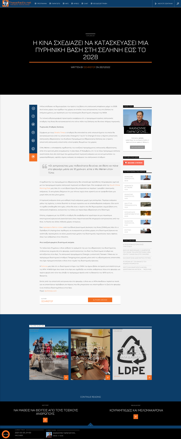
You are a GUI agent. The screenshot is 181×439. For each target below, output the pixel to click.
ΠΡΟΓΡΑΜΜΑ (42, 3)
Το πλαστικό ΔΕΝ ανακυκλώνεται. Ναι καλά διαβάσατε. (132, 353)
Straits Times (59, 132)
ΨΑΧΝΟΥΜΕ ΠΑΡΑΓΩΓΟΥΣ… (129, 177)
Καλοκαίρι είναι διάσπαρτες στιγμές (137, 258)
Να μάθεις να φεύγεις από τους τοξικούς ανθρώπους (46, 412)
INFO (67, 3)
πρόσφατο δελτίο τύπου (53, 227)
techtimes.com (51, 291)
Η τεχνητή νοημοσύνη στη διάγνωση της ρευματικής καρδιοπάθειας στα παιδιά (90, 353)
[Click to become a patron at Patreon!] (137, 162)
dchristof (89, 67)
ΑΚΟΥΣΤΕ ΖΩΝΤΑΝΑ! (165, 3)
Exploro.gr (90, 36)
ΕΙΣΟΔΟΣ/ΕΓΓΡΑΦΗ (100, 3)
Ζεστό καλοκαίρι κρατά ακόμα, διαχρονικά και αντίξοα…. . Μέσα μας (137, 268)
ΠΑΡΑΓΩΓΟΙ (56, 3)
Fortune (44, 266)
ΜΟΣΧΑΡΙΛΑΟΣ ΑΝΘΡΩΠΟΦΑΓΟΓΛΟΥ (132, 213)
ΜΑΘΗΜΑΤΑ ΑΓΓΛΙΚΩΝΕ (128, 186)
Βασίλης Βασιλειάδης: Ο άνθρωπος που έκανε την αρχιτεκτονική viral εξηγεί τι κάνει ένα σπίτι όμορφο (137, 252)
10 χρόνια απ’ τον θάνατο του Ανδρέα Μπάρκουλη (134, 262)
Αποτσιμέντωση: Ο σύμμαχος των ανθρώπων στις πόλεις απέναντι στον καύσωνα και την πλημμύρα (49, 353)
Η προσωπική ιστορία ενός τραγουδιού (133, 245)
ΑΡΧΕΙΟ (76, 3)
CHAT (86, 3)
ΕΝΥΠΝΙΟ (127, 230)
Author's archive (100, 300)
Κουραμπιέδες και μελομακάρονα (136, 410)
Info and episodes (137, 147)
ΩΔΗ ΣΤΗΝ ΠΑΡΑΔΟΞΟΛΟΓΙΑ (130, 204)
